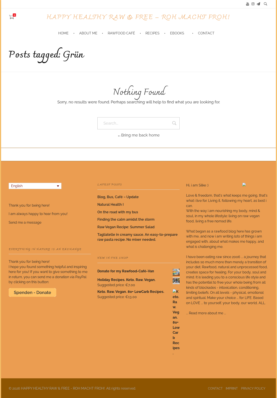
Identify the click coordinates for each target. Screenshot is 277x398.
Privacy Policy (253, 388)
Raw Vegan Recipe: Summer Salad (126, 227)
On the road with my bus (117, 212)
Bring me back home (140, 135)
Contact (215, 388)
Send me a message (25, 222)
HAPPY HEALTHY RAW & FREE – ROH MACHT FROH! (138, 17)
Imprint (232, 388)
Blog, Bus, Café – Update (118, 197)
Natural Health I (110, 204)
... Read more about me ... (206, 313)
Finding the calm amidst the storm (126, 219)
